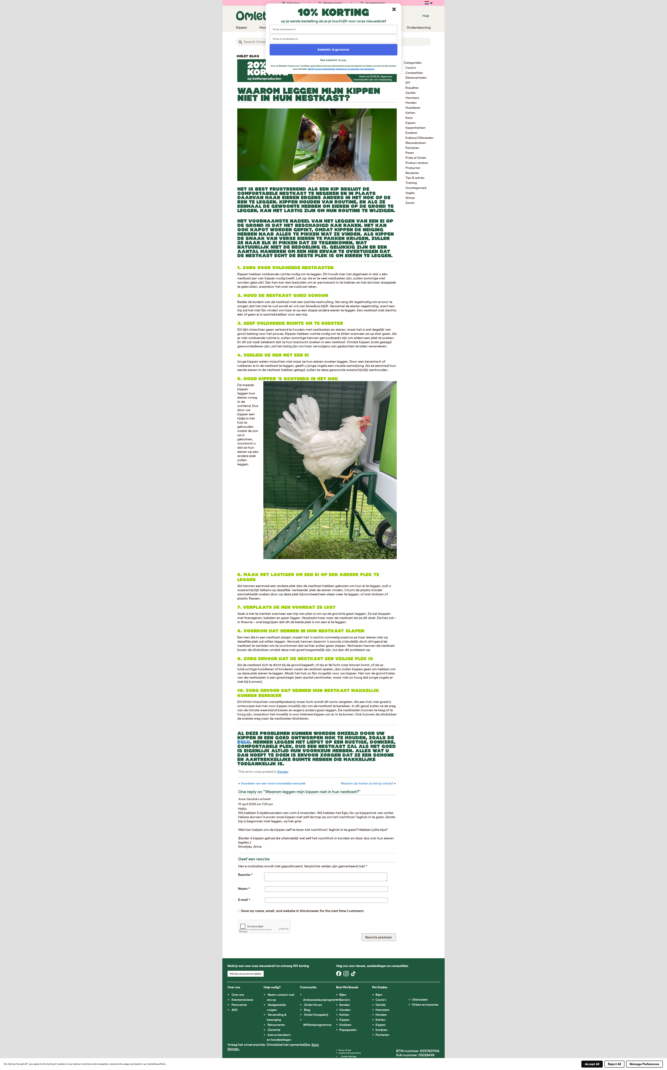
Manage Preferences (644, 1064)
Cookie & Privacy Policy (349, 1053)
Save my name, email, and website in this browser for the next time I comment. (303, 911)
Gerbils (410, 93)
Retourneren (276, 1025)
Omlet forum (313, 1005)
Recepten (412, 173)
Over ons (238, 994)
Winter (410, 198)
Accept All (592, 1064)
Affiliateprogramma (317, 1025)
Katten (410, 113)
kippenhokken (415, 127)
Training (411, 183)
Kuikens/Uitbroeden (419, 138)
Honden (411, 102)
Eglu (243, 742)
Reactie (245, 875)
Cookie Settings (348, 1056)
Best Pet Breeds (347, 987)
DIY (407, 82)
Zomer (410, 203)
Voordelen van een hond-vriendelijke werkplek (273, 783)
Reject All (614, 1064)
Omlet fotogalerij (316, 1014)
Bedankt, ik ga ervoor (333, 50)
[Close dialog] (394, 9)
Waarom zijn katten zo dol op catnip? (367, 783)
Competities (414, 73)
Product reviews (416, 163)
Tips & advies (414, 178)
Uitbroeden (420, 999)
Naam (244, 888)
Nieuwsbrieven (415, 143)
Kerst (409, 118)
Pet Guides (380, 987)
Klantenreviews (242, 1000)
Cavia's (410, 68)
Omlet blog (247, 56)
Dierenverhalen (416, 77)
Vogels (410, 193)
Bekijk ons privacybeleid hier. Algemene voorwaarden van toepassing (341, 69)
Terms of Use (344, 1050)
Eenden (344, 1005)
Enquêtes (411, 87)
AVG (235, 1010)
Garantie (274, 1030)
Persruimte (239, 1005)
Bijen (342, 994)
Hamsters (412, 98)
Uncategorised (415, 188)
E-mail (244, 900)
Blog (307, 1010)
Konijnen (411, 133)
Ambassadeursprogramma (322, 1000)
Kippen (282, 772)
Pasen (409, 152)
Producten (412, 168)
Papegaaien (348, 1030)
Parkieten (412, 148)
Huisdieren (412, 107)
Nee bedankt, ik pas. (333, 60)
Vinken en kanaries (425, 1004)
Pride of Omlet (415, 158)
